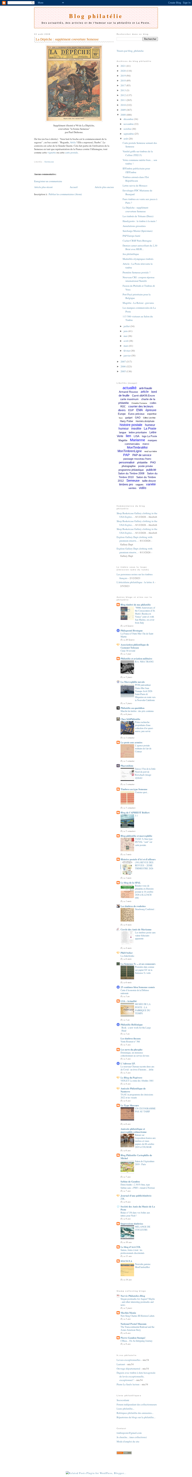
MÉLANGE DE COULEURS (142, 1228)
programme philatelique (131, 469)
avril (126, 341)
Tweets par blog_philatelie (130, 50)
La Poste (150, 428)
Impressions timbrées (132, 1223)
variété (151, 484)
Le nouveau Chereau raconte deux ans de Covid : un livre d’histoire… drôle (137, 1068)
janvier (127, 355)
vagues (139, 484)
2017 (123, 85)
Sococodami (123, 1400)
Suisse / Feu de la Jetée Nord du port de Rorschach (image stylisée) (145, 773)
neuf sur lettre (150, 451)
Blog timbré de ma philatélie (136, 604)
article (145, 391)
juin (126, 331)
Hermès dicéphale (145, 421)
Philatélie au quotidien (132, 708)
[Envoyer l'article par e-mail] (34, 157)
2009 (123, 109)
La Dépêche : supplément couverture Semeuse (67, 39)
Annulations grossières (134, 226)
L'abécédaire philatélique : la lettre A (135, 582)
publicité (151, 469)
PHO (153, 462)
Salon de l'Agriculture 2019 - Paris (144, 1163)
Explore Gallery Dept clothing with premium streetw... (134, 539)
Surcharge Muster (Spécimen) (137, 231)
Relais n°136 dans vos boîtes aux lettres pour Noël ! (135, 1214)
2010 (123, 105)
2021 (123, 65)
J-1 (136, 815)
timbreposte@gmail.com (129, 1433)
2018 (123, 80)
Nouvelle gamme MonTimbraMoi (142, 1266)
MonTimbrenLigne (130, 451)
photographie (129, 466)
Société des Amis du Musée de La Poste (138, 1208)
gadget (128, 417)
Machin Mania (128, 1312)
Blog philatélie (96, 15)
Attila (73, 142)
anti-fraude (145, 388)
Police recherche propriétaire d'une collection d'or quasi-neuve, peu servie (144, 727)
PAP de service (141, 455)
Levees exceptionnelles (128, 1360)
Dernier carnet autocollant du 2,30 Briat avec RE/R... (140, 247)
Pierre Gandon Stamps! (133, 1337)
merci (145, 443)
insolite (136, 428)
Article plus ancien (104, 187)
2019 (123, 75)
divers (122, 410)
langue (122, 432)
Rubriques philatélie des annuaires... (135, 1413)
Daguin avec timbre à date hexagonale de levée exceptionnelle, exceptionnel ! (136, 1376)
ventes (132, 488)
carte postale (71, 152)
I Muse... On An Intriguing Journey (136, 1340)
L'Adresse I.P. (128, 1063)
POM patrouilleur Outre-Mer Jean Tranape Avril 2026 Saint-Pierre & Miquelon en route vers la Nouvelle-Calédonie (145, 692)
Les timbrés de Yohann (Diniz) (138, 216)
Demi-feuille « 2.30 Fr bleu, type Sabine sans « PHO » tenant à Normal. (138, 1186)
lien (128, 436)
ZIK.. (123, 1198)
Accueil (74, 187)
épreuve (151, 410)
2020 (123, 70)
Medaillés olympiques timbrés (138, 259)
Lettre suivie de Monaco (135, 185)
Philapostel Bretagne (132, 630)
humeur (150, 425)
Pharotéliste (127, 765)
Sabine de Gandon (130, 1181)
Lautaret (121, 1364)
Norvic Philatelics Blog (133, 1295)
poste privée (145, 466)
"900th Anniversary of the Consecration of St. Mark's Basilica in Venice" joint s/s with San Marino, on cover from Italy (145, 615)
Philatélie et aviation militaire (136, 658)
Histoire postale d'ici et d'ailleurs (138, 859)
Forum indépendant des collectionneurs (137, 1404)
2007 (123, 361)
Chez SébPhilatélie (130, 719)
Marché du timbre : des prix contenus (137, 710)
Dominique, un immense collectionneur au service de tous (135, 1054)
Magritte (122, 440)
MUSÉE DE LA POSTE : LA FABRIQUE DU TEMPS (143, 1009)
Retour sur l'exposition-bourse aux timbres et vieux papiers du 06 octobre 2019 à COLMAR (145, 1140)
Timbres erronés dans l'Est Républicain (136, 179)
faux (121, 418)
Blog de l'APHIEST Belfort (135, 812)
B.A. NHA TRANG (144, 661)
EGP (131, 410)
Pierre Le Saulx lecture (128, 1384)
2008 (123, 114)
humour (123, 428)
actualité (129, 388)
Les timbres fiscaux (131, 1038)
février (127, 350)
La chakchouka (127, 955)
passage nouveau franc (137, 458)
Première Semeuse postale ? (136, 272)
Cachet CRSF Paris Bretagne (137, 240)
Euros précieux (136, 413)
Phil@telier (127, 952)
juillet (127, 326)
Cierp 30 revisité (128, 650)
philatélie (142, 462)
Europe (122, 413)
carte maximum (129, 399)
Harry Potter (126, 421)
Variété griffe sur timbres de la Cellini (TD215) (138, 153)
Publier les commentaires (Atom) (65, 194)
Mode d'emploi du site (128, 1441)
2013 (123, 90)
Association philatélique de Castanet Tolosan (135, 646)
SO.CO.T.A (126, 1261)
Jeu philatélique (131, 254)
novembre (129, 124)
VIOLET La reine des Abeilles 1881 (137, 1080)
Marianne (137, 440)
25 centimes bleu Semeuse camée (138, 987)
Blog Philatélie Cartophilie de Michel (136, 1156)
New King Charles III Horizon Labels (137, 1315)
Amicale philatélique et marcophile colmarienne (134, 1130)
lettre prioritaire (138, 432)
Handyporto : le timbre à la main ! (140, 221)
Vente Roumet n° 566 (130, 1041)
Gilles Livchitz (149, 418)
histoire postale (131, 425)
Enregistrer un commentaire (48, 181)
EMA (139, 410)
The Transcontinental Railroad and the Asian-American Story (137, 1328)
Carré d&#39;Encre (143, 395)
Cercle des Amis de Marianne (136, 929)
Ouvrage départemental (128, 1368)
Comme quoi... (141, 792)
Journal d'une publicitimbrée (136, 1195)
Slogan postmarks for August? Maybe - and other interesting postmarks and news (138, 1301)
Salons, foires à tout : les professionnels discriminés (132, 1251)
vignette (51, 152)
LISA (136, 436)
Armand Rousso (128, 391)
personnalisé (126, 462)
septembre (129, 133)
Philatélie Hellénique (132, 1024)
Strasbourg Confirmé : (145, 909)
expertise (152, 414)
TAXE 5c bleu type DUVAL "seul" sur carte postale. (143, 841)
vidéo (142, 488)
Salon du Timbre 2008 (131, 473)
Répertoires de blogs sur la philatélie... (136, 1417)
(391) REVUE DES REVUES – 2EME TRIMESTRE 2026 (144, 865)
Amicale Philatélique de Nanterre (133, 1090)
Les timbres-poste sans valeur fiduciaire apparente (145, 935)
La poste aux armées (131, 742)
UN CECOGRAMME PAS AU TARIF (145, 1110)
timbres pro (126, 484)
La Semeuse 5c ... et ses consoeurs (138, 963)
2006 (123, 366)
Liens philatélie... (125, 1408)
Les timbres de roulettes (133, 906)
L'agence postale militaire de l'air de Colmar (143, 748)
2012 (123, 95)
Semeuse (49, 162)
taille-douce (149, 480)
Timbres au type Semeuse (134, 789)
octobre (128, 128)
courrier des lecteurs (140, 406)
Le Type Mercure (130, 1105)
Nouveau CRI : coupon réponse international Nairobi (138, 279)
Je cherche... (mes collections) (132, 1437)
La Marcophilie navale (133, 682)
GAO (137, 417)
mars (126, 345)
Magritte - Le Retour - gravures (138, 303)
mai (126, 336)
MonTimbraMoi (137, 447)
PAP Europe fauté (131, 235)
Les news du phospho (131, 1049)
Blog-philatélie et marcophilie (136, 835)
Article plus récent (43, 187)
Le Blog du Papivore (131, 1077)
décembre (129, 119)
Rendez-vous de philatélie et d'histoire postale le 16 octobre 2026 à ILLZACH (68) (144, 891)
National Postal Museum (133, 1323)
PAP (126, 455)
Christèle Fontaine (139, 403)
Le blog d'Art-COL (131, 1247)
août (126, 138)
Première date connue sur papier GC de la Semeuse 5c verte (144, 969)
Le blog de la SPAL (131, 882)
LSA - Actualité (129, 1001)
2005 (123, 371)
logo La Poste (149, 436)
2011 (123, 100)
